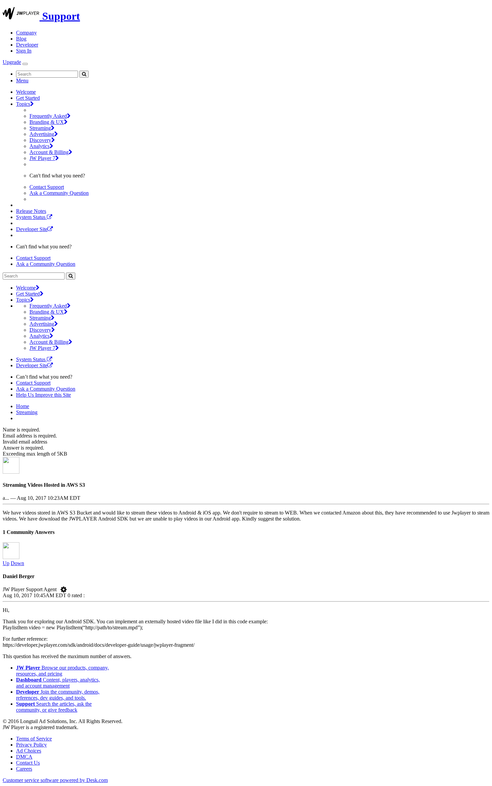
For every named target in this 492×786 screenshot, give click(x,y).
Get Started (28, 98)
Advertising (41, 134)
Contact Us (28, 763)
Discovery (40, 140)
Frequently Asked (48, 116)
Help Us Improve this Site (43, 395)
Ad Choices (28, 751)
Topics (23, 104)
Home (22, 406)
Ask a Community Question (59, 193)
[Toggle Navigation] (25, 64)
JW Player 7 (42, 158)
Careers (24, 769)
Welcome (26, 92)
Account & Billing (49, 152)
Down (17, 563)
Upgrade (12, 62)
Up (6, 563)
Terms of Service (34, 738)
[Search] (84, 74)
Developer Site (32, 229)
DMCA (24, 757)
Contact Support (46, 187)
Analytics (39, 146)
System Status (31, 217)
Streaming (40, 128)
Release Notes (31, 211)
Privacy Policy (31, 745)
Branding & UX (46, 122)
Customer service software (55, 780)
